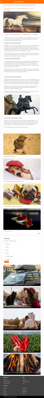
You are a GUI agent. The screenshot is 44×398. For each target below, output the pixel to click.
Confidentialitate (7, 383)
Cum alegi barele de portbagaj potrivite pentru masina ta (16, 284)
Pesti (39, 233)
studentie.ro (24, 389)
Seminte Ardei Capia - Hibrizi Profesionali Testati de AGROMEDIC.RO (19, 351)
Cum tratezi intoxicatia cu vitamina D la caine (14, 181)
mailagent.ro (24, 391)
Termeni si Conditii (7, 381)
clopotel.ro (6, 394)
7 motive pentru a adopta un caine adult (13, 206)
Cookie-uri (5, 379)
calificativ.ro (24, 387)
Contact (24, 379)
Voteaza (6, 261)
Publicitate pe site (26, 381)
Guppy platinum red (8, 231)
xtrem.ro (5, 391)
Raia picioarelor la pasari (9, 156)
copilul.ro (24, 393)
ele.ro (5, 389)
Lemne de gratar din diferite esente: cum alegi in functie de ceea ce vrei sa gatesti (20, 373)
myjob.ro (5, 393)
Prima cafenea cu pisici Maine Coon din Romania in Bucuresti (17, 306)
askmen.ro (5, 387)
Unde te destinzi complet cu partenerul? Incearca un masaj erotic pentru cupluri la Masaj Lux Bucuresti (21, 328)
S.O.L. (24, 383)
